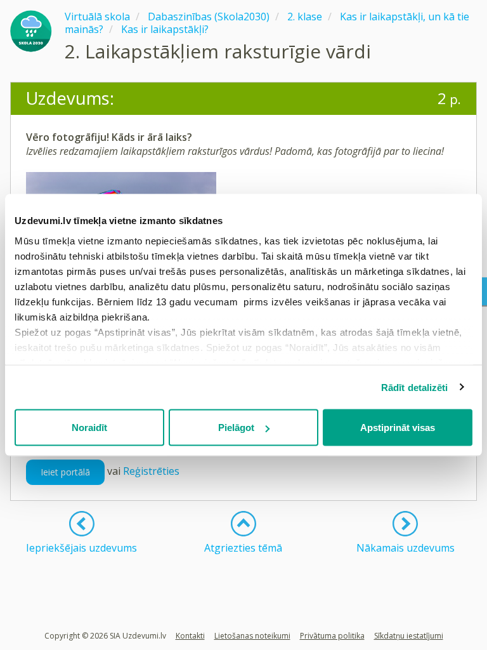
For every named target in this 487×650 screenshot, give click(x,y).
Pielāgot (236, 427)
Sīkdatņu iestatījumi (408, 635)
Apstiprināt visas (397, 427)
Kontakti (190, 635)
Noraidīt (89, 427)
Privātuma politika (332, 635)
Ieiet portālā (65, 472)
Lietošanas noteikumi (252, 635)
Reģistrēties (151, 471)
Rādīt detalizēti (414, 386)
